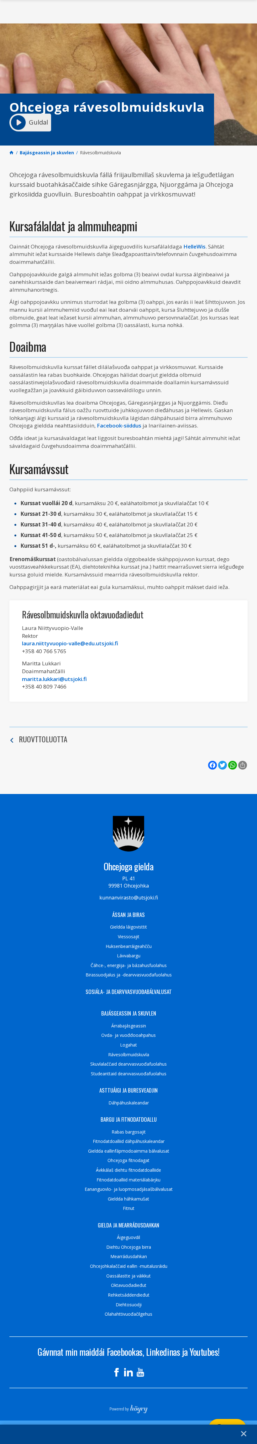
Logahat (128, 1045)
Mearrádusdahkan (128, 1256)
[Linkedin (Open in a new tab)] (128, 1372)
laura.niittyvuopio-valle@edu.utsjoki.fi (70, 643)
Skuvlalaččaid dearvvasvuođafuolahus (128, 1064)
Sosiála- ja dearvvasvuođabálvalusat (129, 992)
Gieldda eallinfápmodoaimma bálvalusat (128, 1151)
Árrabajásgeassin (128, 1026)
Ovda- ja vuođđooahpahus (128, 1035)
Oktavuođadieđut (128, 1285)
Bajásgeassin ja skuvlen (128, 1013)
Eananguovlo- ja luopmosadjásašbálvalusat (129, 1189)
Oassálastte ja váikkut (128, 1276)
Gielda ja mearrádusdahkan (128, 1225)
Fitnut (128, 1208)
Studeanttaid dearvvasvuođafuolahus (128, 1074)
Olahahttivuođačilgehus (128, 1314)
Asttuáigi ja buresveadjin (128, 1090)
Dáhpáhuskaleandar (128, 1103)
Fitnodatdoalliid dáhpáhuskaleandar (129, 1141)
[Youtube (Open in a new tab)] (140, 1372)
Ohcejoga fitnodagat (128, 1160)
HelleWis (194, 246)
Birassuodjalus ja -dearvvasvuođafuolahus (129, 975)
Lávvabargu (128, 956)
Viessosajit (128, 937)
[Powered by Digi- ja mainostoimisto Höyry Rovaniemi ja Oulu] (128, 1407)
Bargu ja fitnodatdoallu (129, 1119)
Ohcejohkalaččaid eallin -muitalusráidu (128, 1266)
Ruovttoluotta (43, 739)
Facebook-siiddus (119, 425)
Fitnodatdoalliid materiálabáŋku (128, 1180)
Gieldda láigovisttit (128, 927)
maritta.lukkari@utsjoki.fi (54, 679)
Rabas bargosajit (129, 1132)
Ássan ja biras (128, 915)
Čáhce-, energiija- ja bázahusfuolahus (129, 965)
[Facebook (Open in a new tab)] (116, 1372)
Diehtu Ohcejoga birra (128, 1247)
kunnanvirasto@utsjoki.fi (128, 897)
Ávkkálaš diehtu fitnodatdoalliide (128, 1170)
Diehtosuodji (129, 1305)
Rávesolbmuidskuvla (128, 1054)
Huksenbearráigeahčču (129, 946)
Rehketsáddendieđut (128, 1295)
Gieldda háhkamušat (128, 1199)
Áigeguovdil (128, 1237)
